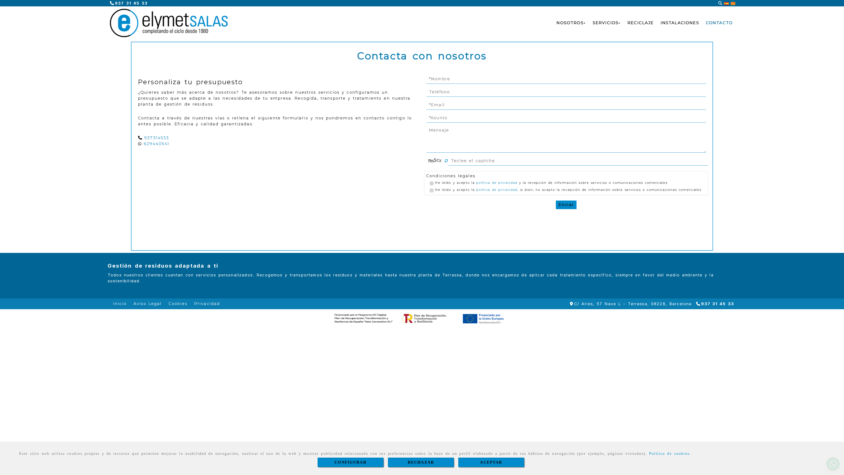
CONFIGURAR (351, 462)
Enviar (566, 204)
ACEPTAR (491, 462)
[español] (726, 3)
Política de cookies (669, 453)
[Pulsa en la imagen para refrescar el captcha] (435, 160)
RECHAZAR (421, 462)
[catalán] (733, 3)
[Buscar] (720, 3)
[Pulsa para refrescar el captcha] (446, 161)
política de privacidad (496, 183)
